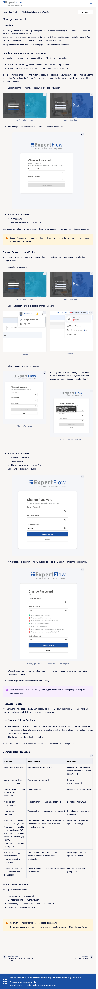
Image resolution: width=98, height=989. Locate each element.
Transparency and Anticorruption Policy (23, 982)
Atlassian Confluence (48, 985)
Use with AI (85, 12)
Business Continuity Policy (42, 978)
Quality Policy (77, 978)
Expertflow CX (13, 12)
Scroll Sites (36, 985)
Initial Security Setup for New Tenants (36, 12)
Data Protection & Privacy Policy (21, 978)
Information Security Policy (62, 978)
